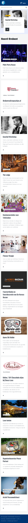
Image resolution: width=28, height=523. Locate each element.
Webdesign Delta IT (12, 520)
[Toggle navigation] (23, 3)
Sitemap (3, 518)
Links (18, 518)
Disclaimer (3, 520)
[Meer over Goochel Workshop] (7, 29)
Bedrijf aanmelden (11, 518)
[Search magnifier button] (26, 7)
